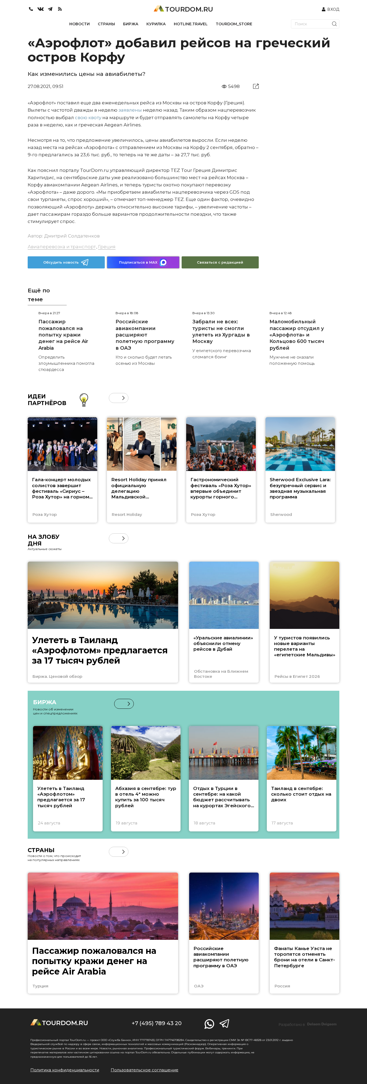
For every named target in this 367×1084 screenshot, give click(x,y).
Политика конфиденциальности (64, 1069)
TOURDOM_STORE (234, 24)
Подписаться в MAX (138, 262)
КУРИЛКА (156, 24)
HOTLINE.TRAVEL (191, 24)
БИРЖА (130, 24)
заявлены (130, 110)
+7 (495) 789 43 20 (157, 1023)
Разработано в (308, 1024)
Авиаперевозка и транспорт (62, 246)
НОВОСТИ (79, 24)
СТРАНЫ (106, 24)
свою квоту (88, 117)
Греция (107, 246)
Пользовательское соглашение (144, 1069)
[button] (114, 398)
